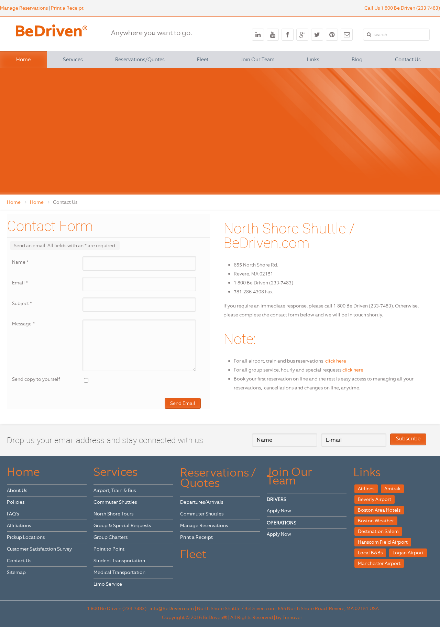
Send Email (182, 403)
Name (20, 262)
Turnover (292, 617)
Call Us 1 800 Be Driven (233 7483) (402, 8)
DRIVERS (276, 499)
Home (14, 202)
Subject (22, 303)
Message (23, 324)
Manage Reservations (24, 8)
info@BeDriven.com (172, 608)
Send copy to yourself (36, 379)
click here (335, 361)
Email (20, 283)
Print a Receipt (67, 8)
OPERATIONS (281, 523)
